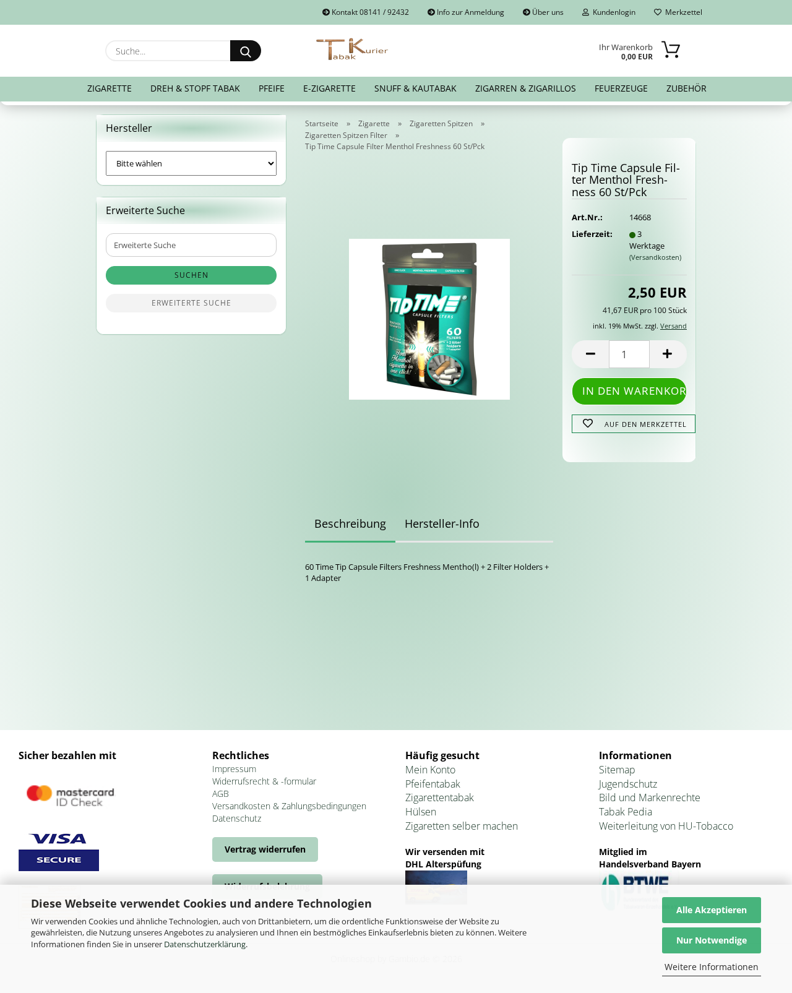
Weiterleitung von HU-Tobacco (666, 826)
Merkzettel (681, 12)
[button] (590, 354)
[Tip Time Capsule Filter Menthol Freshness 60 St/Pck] (429, 314)
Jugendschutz (628, 784)
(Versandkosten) (655, 257)
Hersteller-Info (442, 523)
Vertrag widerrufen (265, 849)
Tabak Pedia (625, 812)
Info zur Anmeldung (469, 12)
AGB (220, 793)
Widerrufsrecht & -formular (264, 781)
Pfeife (272, 88)
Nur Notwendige (711, 940)
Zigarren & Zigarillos (525, 88)
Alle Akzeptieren (711, 910)
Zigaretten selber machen (461, 826)
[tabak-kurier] (353, 49)
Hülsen (420, 812)
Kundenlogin (612, 12)
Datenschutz (236, 818)
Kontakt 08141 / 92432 (369, 12)
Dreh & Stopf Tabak (195, 88)
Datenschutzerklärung (205, 944)
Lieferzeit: (591, 233)
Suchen (191, 275)
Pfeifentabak (432, 784)
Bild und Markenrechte (649, 797)
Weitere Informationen (712, 967)
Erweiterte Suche (191, 303)
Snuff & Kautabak (415, 88)
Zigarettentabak (439, 797)
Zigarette (109, 88)
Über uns (547, 12)
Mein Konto (430, 769)
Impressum (234, 769)
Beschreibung (350, 523)
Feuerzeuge (621, 88)
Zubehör (686, 88)
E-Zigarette (329, 88)
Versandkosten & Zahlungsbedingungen (289, 806)
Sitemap (617, 769)
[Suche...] (245, 50)
